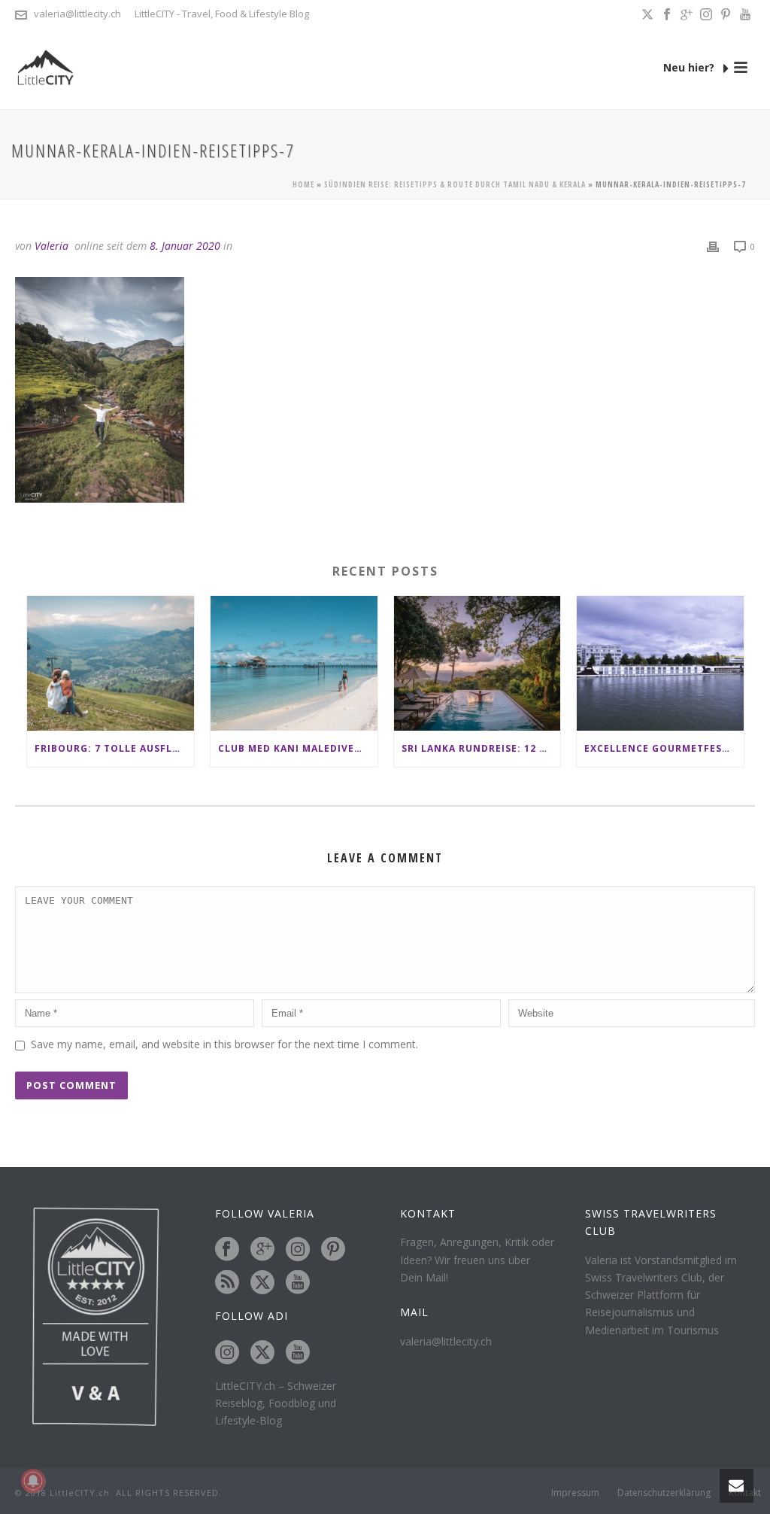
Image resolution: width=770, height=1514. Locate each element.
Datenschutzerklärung (664, 1493)
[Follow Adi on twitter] (262, 1353)
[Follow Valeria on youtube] (298, 1283)
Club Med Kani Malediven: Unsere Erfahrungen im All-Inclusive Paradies (297, 748)
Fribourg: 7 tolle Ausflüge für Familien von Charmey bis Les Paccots (114, 748)
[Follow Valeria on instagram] (298, 1250)
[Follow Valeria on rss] (227, 1283)
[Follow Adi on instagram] (227, 1353)
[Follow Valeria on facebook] (227, 1250)
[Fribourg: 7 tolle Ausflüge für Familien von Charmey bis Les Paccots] (110, 663)
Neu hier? (690, 67)
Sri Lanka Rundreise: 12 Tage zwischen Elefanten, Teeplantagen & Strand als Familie (481, 748)
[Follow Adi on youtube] (298, 1353)
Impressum (575, 1493)
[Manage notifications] (33, 1481)
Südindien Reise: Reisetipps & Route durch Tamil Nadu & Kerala (455, 184)
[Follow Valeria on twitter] (262, 1283)
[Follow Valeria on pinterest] (333, 1250)
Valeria (51, 246)
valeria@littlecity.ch (77, 13)
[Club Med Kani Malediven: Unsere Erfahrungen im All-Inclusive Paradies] (294, 663)
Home (303, 184)
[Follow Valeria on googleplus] (262, 1250)
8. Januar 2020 (185, 246)
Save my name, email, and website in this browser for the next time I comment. (224, 1044)
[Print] (713, 245)
